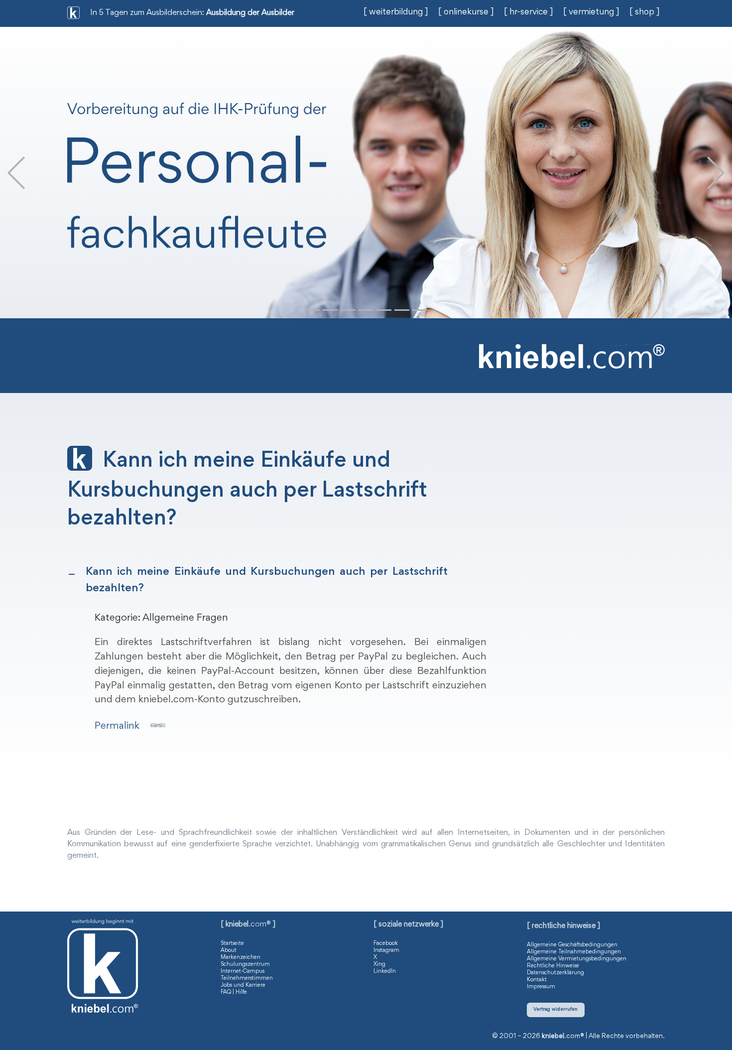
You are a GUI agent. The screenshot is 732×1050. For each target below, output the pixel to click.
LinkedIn (384, 971)
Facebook (385, 943)
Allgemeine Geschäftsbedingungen (572, 944)
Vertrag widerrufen (555, 1009)
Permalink (117, 726)
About (229, 950)
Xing (379, 964)
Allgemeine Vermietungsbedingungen (576, 958)
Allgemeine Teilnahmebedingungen (574, 951)
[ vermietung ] (591, 12)
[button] (16, 172)
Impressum (541, 986)
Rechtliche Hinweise (553, 965)
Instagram (386, 950)
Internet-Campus (242, 971)
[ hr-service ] (528, 12)
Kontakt (537, 979)
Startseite (232, 943)
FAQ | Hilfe (234, 992)
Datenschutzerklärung (555, 972)
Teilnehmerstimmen (247, 978)
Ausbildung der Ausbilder (250, 13)
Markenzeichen (240, 957)
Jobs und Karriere (243, 985)
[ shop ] (644, 12)
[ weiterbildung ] (396, 12)
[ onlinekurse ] (466, 12)
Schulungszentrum (245, 964)
